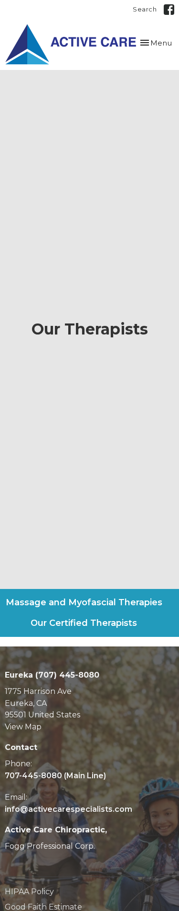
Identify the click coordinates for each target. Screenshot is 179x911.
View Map (23, 726)
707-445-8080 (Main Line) (55, 775)
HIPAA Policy (29, 891)
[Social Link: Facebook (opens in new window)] (169, 9)
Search (145, 9)
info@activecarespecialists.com (68, 809)
